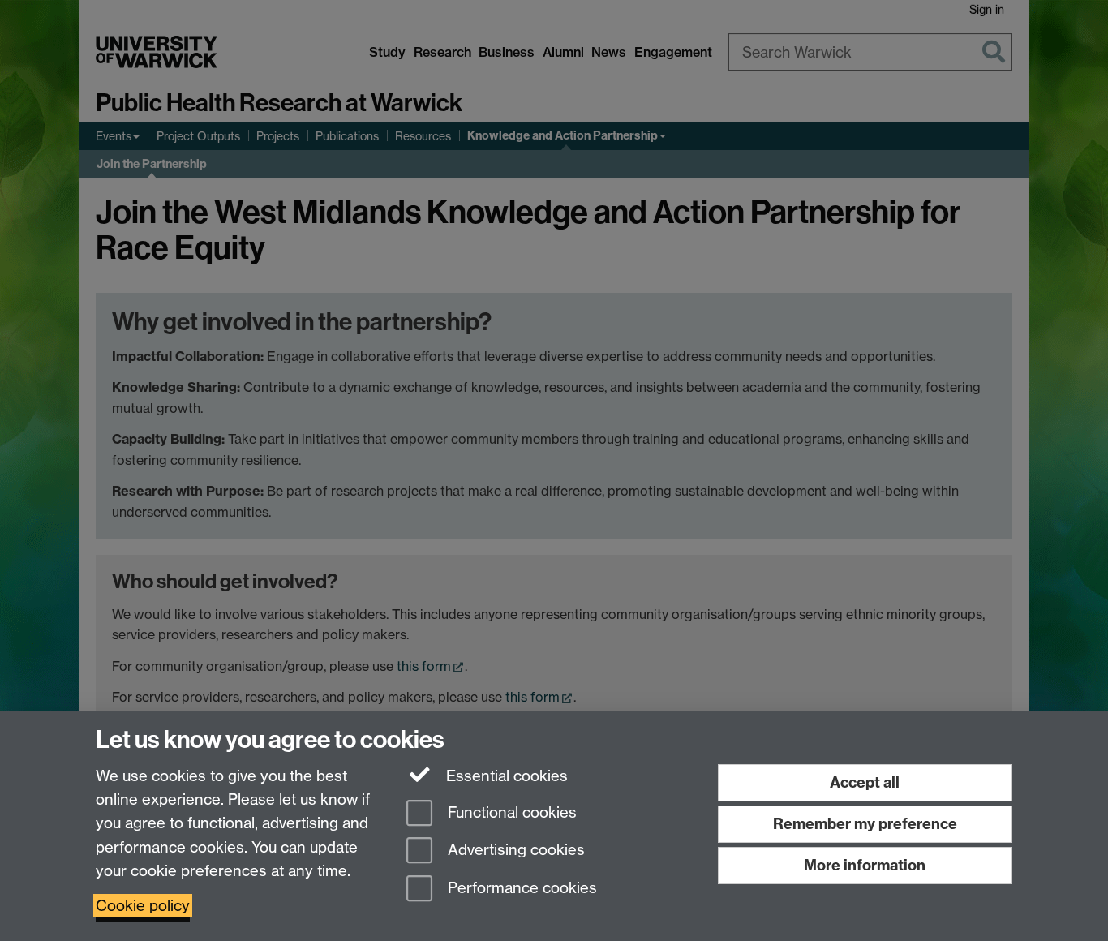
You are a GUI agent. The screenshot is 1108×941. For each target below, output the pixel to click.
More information (864, 865)
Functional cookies (510, 812)
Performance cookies (520, 888)
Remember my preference (865, 823)
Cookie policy (143, 905)
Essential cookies (505, 776)
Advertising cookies (514, 850)
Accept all (865, 782)
